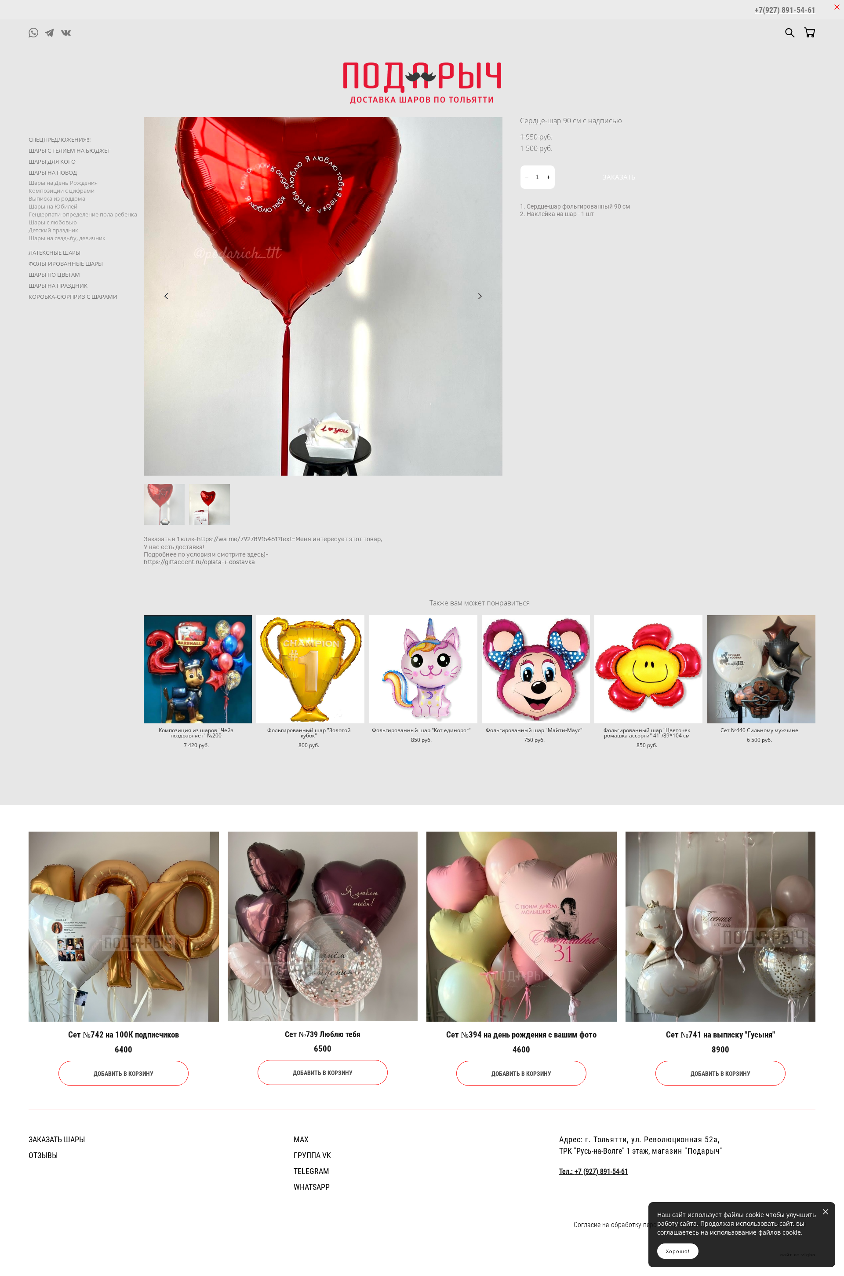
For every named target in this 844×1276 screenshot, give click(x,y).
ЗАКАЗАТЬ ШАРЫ (57, 1139)
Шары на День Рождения (63, 183)
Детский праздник (53, 230)
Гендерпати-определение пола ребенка (83, 214)
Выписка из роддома (57, 198)
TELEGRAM (311, 1171)
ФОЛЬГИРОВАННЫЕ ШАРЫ (66, 264)
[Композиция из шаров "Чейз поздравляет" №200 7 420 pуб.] (198, 669)
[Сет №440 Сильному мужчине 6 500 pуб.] (761, 669)
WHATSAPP (312, 1186)
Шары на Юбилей (53, 206)
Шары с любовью (53, 222)
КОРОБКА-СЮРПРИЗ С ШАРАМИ (73, 297)
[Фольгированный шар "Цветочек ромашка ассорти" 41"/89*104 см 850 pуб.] (648, 669)
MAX (301, 1139)
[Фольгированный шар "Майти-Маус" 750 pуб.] (536, 669)
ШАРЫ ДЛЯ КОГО (52, 161)
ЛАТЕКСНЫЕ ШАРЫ (54, 253)
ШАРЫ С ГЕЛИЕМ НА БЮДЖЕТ (69, 150)
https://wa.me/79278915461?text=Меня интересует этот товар (289, 539)
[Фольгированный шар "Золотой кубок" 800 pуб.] (310, 669)
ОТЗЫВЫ (43, 1155)
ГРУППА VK (312, 1155)
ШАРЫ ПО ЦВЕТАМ (54, 275)
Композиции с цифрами (62, 190)
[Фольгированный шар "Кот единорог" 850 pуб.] (423, 669)
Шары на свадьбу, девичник (67, 238)
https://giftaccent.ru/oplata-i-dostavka (199, 562)
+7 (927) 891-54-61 (601, 1171)
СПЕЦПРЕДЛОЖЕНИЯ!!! (60, 139)
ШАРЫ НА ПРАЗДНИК (58, 286)
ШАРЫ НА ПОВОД (53, 172)
